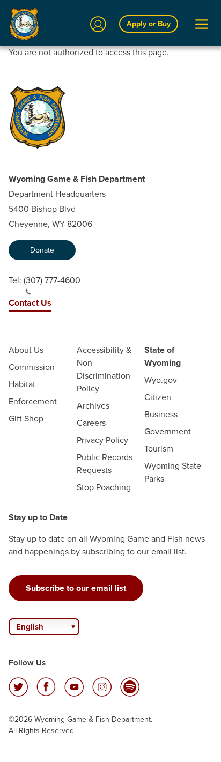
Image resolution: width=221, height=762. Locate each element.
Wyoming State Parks (172, 472)
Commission (32, 367)
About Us (26, 350)
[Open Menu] (201, 24)
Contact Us (30, 303)
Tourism (158, 448)
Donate (42, 250)
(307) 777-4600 (52, 280)
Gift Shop (26, 418)
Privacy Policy (102, 440)
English (29, 627)
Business (161, 414)
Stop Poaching (104, 487)
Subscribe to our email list (76, 588)
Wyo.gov (160, 380)
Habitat (22, 384)
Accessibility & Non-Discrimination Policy (104, 369)
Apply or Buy (149, 23)
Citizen (157, 397)
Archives (93, 406)
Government (167, 431)
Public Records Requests (104, 463)
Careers (91, 423)
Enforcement (33, 401)
